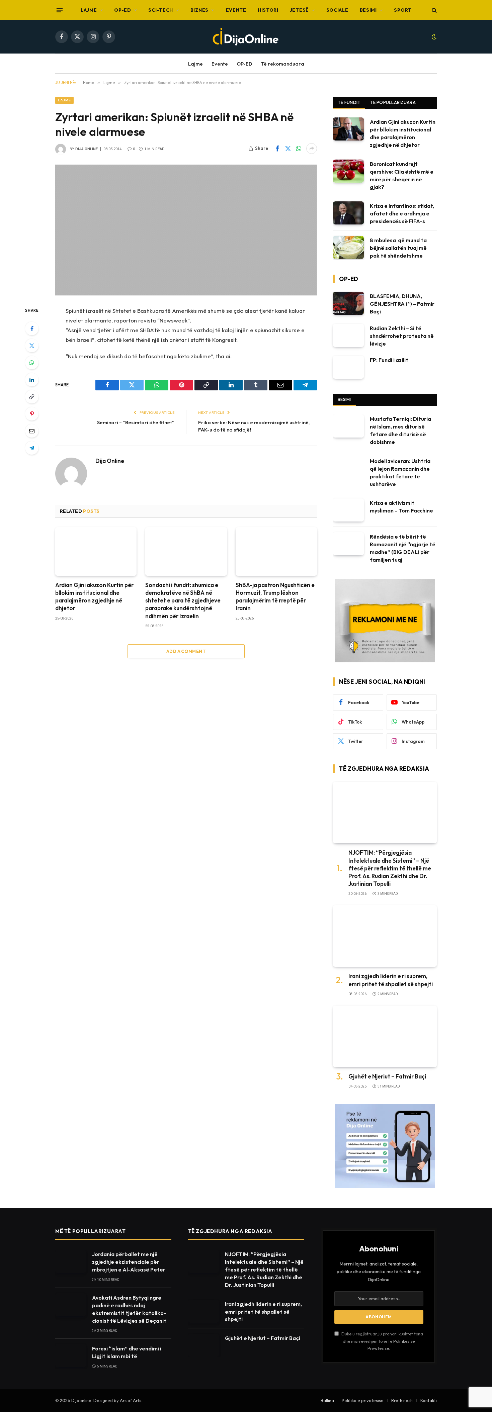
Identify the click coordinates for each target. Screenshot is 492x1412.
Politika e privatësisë (363, 1400)
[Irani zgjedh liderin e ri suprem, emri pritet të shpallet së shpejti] (385, 936)
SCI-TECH (160, 10)
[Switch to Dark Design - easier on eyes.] (433, 36)
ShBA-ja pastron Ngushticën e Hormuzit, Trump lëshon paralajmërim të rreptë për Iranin (275, 596)
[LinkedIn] (31, 379)
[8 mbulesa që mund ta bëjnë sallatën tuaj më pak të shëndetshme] (348, 247)
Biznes (199, 10)
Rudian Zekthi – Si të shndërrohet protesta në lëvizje (402, 336)
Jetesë (299, 10)
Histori (268, 10)
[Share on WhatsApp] (299, 148)
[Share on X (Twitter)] (288, 148)
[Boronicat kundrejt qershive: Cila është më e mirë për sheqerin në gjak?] (348, 171)
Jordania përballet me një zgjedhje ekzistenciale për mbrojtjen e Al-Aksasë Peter (128, 1262)
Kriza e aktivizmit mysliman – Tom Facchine (401, 506)
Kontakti (428, 1400)
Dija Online (86, 149)
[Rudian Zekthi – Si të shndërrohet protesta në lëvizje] (348, 335)
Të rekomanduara (282, 64)
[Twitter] (31, 345)
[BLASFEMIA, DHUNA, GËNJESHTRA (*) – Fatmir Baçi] (348, 303)
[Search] (433, 10)
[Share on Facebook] (277, 148)
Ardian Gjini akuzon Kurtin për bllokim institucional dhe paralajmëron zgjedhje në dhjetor (94, 596)
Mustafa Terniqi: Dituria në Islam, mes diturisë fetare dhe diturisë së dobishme (400, 430)
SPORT (402, 10)
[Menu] (60, 10)
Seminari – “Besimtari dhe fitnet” (135, 422)
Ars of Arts (130, 1400)
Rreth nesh (402, 1400)
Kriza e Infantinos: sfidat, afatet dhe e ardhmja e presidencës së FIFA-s (402, 213)
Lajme (89, 10)
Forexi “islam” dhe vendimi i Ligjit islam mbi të (126, 1352)
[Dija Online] (246, 37)
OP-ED (122, 10)
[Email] (31, 431)
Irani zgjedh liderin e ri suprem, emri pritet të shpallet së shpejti (390, 979)
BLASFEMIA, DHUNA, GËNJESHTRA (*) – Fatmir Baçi (402, 304)
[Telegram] (31, 448)
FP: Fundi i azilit (389, 360)
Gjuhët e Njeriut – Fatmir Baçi (387, 1076)
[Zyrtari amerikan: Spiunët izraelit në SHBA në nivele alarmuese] (186, 230)
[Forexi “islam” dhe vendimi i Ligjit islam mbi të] (70, 1355)
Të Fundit (349, 102)
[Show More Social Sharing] (311, 148)
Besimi (368, 10)
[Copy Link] (31, 396)
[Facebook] (31, 328)
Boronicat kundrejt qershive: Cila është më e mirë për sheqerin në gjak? (401, 175)
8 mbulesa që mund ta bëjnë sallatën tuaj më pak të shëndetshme (398, 248)
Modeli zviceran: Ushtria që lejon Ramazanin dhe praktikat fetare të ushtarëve (400, 472)
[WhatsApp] (31, 362)
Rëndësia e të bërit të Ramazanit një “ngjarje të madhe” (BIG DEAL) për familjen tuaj (402, 548)
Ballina (327, 1400)
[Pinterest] (31, 413)
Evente (236, 10)
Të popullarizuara (392, 102)
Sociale (337, 10)
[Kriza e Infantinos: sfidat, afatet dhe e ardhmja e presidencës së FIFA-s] (348, 212)
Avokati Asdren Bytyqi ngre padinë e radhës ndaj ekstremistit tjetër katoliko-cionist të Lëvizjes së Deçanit (129, 1309)
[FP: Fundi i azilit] (348, 367)
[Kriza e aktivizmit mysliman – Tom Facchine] (348, 510)
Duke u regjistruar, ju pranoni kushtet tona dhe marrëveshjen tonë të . (381, 1341)
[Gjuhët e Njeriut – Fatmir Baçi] (385, 1036)
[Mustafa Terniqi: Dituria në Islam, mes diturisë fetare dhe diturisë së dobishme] (348, 426)
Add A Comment (186, 651)
